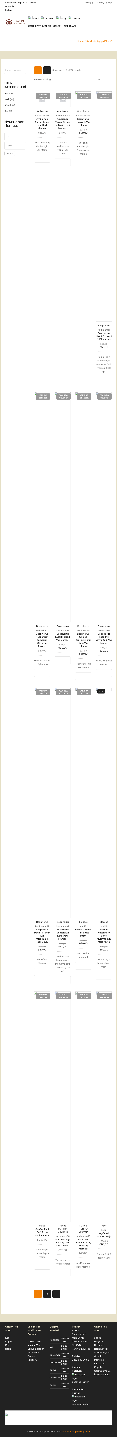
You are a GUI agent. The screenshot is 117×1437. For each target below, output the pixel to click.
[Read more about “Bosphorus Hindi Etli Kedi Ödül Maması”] (101, 380)
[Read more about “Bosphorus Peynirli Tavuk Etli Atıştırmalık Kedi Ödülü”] (39, 972)
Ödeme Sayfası (102, 1352)
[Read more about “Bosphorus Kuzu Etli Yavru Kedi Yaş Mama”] (101, 673)
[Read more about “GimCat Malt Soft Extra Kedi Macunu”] (39, 1265)
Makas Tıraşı (34, 1341)
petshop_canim (80, 1382)
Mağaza (98, 1341)
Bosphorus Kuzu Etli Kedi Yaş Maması (62, 636)
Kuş (6, 111)
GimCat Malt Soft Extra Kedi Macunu (42, 1232)
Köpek (8, 105)
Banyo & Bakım (35, 1348)
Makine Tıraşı (34, 1345)
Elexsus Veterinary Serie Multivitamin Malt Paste (104, 935)
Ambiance (42, 111)
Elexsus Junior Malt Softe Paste (83, 932)
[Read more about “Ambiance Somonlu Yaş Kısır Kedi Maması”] (39, 158)
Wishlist (87, 3)
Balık (7, 93)
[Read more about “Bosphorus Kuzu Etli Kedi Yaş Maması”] (59, 660)
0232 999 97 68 (80, 1359)
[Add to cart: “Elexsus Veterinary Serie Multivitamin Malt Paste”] (101, 975)
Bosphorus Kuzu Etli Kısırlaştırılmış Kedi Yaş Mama (83, 640)
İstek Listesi (101, 1348)
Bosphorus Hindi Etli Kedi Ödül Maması (104, 336)
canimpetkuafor (80, 1404)
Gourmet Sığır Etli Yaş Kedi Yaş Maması (63, 1242)
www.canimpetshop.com (76, 1431)
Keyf (103, 1225)
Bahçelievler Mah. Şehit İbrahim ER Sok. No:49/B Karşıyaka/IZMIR (81, 1341)
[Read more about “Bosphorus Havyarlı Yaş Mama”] (80, 162)
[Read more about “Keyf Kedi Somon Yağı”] (101, 1266)
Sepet (97, 1337)
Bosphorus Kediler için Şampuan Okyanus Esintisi (42, 640)
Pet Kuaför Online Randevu (33, 1356)
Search (23, 69)
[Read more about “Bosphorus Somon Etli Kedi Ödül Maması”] (59, 980)
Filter (10, 153)
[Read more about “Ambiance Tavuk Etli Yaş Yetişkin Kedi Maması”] (59, 162)
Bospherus (83, 111)
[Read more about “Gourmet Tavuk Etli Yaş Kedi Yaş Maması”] (80, 1275)
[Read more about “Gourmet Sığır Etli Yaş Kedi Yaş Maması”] (59, 1272)
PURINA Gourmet (63, 1230)
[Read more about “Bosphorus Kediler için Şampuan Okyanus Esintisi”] (39, 673)
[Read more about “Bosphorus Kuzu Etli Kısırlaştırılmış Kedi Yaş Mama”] (80, 676)
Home (80, 41)
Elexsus (83, 922)
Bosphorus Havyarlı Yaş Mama (83, 122)
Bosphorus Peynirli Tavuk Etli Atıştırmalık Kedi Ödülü (42, 935)
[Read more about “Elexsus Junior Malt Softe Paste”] (80, 966)
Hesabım (99, 1345)
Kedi (6, 99)
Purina (62, 1225)
